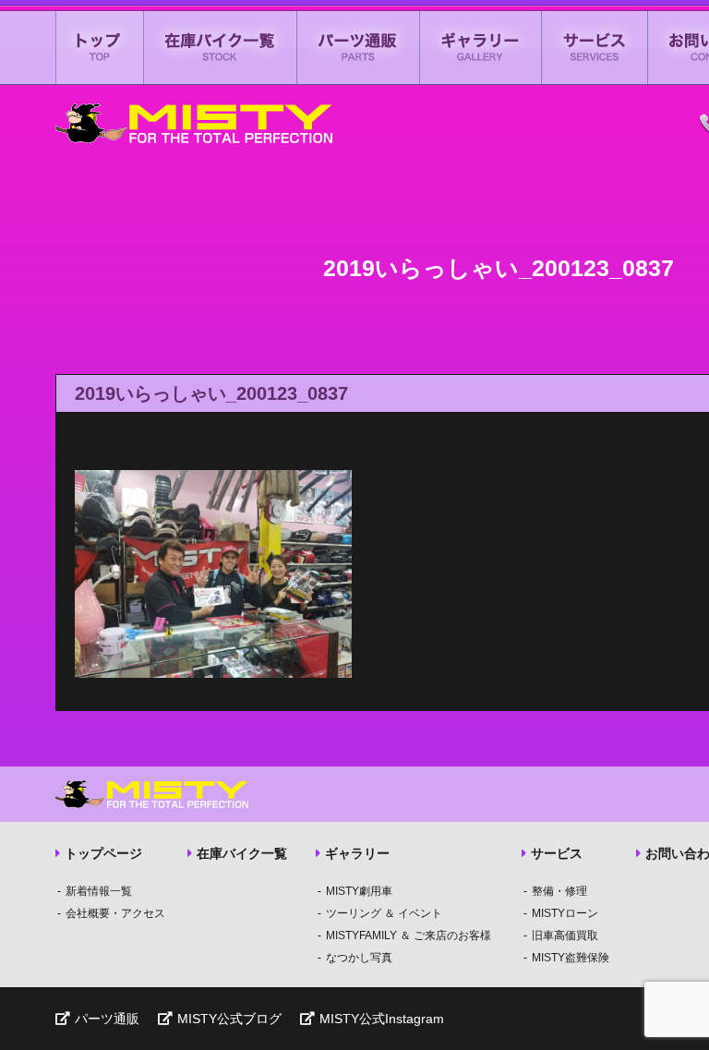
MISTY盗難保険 (570, 957)
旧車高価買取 (565, 935)
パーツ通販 (358, 47)
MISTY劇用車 (359, 891)
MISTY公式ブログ (229, 1018)
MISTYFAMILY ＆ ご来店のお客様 (408, 935)
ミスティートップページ (99, 47)
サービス (595, 47)
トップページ (103, 853)
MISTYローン (565, 913)
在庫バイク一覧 (220, 47)
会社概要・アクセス (115, 913)
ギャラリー (481, 47)
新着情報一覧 (99, 891)
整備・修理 (559, 891)
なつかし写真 (359, 957)
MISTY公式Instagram (381, 1018)
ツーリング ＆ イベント (384, 913)
